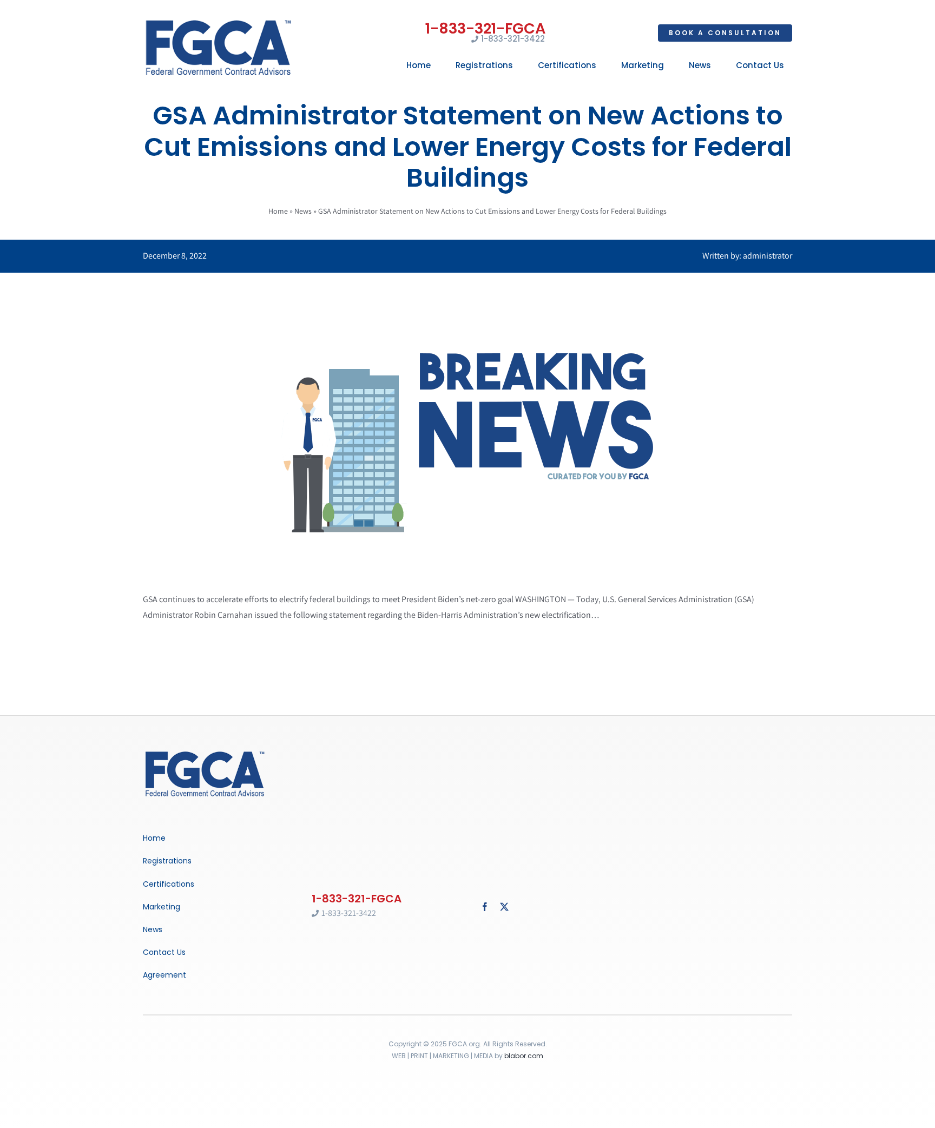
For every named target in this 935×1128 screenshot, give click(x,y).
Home (278, 211)
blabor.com (523, 1055)
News (303, 211)
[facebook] (484, 906)
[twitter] (504, 906)
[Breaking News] (205, 752)
